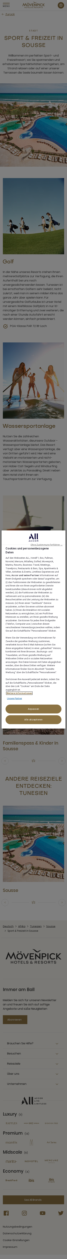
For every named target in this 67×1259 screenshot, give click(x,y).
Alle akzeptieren (33, 719)
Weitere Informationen (19, 693)
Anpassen (33, 709)
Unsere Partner (14, 698)
